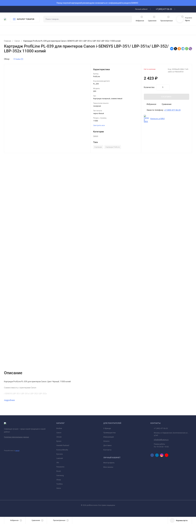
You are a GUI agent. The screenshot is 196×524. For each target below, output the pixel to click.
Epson (58, 441)
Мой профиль (109, 463)
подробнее (9, 400)
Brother (59, 428)
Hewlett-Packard (62, 445)
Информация (108, 437)
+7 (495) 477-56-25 (164, 9)
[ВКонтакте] (171, 48)
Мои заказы (108, 467)
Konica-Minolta (62, 450)
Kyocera (59, 454)
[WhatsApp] (186, 48)
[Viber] (190, 48)
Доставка (107, 445)
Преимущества (109, 433)
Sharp (58, 480)
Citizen (59, 437)
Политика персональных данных (16, 437)
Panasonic (60, 467)
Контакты (107, 450)
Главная (7, 41)
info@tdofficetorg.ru (161, 440)
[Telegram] (183, 48)
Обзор (6, 59)
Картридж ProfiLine (113, 147)
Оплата (106, 441)
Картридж (98, 147)
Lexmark (59, 458)
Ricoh (58, 471)
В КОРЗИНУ (166, 97)
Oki (57, 463)
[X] (175, 48)
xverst (17, 450)
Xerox (58, 488)
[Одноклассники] (179, 48)
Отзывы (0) (18, 59)
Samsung (60, 475)
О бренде (107, 428)
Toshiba (59, 484)
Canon (17, 41)
